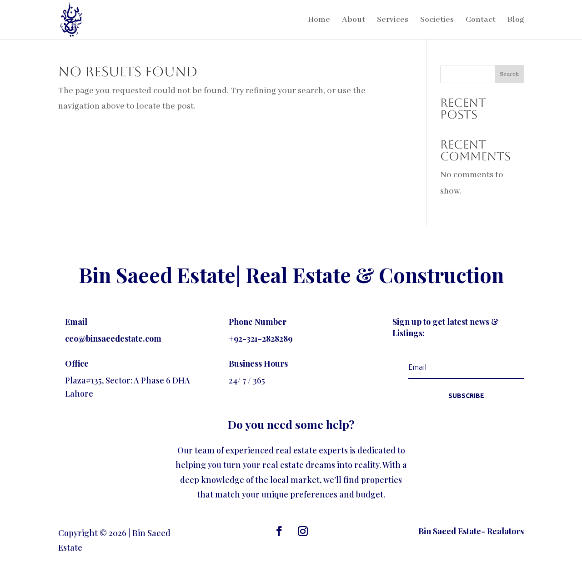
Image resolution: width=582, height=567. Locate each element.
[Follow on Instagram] (303, 531)
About (353, 20)
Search (509, 74)
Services (392, 20)
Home (319, 20)
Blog (515, 20)
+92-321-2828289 (260, 338)
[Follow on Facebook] (279, 531)
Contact (481, 20)
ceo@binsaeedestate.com (113, 338)
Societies (437, 20)
